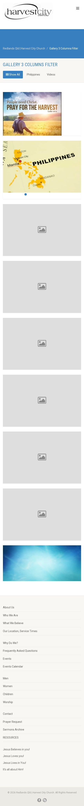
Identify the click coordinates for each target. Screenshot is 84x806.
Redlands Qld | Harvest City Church (24, 48)
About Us (8, 607)
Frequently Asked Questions (20, 650)
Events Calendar (13, 666)
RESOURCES (11, 737)
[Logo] (28, 11)
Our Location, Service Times (20, 631)
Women (8, 686)
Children (8, 694)
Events (7, 658)
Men (5, 678)
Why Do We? (10, 643)
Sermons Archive (13, 729)
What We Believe (13, 623)
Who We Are (10, 615)
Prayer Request (12, 721)
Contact (8, 713)
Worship (8, 702)
